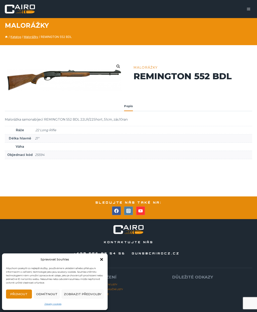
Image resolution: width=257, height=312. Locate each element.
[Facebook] (116, 210)
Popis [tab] (128, 106)
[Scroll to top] (246, 297)
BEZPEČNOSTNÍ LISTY (104, 284)
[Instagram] (128, 210)
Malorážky (27, 25)
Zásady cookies (52, 303)
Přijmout (19, 294)
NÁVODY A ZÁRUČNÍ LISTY (107, 289)
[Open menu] (248, 9)
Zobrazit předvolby (82, 294)
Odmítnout (46, 294)
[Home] (6, 37)
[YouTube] (140, 210)
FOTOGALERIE (100, 294)
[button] (102, 259)
